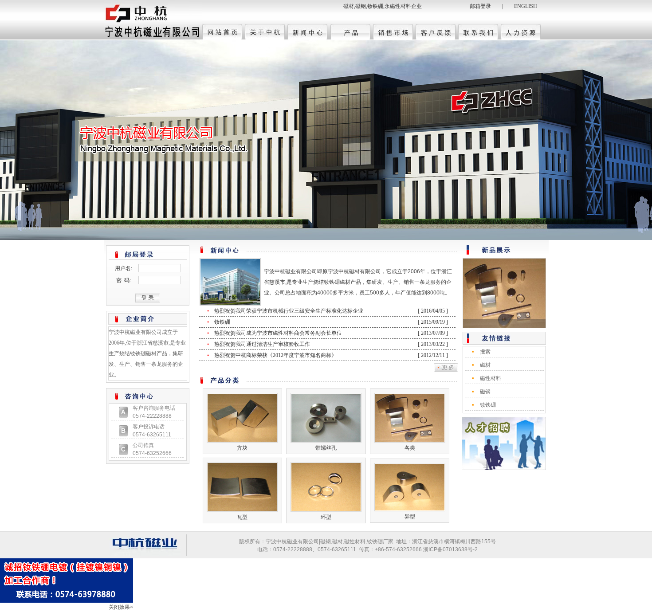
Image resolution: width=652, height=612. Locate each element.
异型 (410, 517)
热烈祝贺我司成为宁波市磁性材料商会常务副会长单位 (278, 333)
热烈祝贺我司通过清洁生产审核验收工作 (262, 344)
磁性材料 (490, 378)
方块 (242, 448)
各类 (410, 448)
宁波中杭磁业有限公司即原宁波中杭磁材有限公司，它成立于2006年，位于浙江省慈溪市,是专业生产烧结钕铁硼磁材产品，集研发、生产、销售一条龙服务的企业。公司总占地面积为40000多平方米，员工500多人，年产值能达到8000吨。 (358, 282)
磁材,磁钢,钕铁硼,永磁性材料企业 (382, 6)
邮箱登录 (480, 6)
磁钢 (485, 391)
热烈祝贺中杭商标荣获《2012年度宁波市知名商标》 (276, 355)
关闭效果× (121, 607)
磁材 (485, 365)
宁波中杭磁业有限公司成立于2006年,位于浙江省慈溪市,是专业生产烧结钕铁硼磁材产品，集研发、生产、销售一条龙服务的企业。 (147, 353)
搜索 (485, 352)
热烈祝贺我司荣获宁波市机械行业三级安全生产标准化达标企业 (289, 311)
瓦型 (242, 517)
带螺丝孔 (326, 448)
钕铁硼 (223, 322)
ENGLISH (525, 6)
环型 (326, 517)
